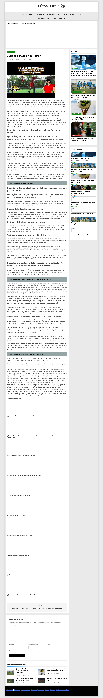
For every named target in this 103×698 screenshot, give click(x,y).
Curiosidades (39, 14)
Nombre (11, 644)
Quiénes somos (25, 690)
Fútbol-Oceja (9, 690)
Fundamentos (11, 52)
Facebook (34, 690)
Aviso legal (17, 690)
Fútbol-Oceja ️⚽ (51, 6)
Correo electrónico (33, 644)
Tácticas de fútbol (75, 14)
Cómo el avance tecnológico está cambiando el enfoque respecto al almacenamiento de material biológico (83, 73)
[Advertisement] (51, 35)
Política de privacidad (62, 690)
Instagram (41, 690)
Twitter (47, 690)
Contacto (52, 690)
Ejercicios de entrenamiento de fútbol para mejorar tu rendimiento (25, 670)
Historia (64, 14)
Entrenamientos (43, 18)
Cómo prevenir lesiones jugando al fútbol (82, 213)
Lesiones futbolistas (58, 18)
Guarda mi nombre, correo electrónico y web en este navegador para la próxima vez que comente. (34, 651)
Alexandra (11, 59)
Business (75, 68)
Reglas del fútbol (27, 14)
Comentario (12, 626)
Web (49, 644)
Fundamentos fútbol (52, 14)
